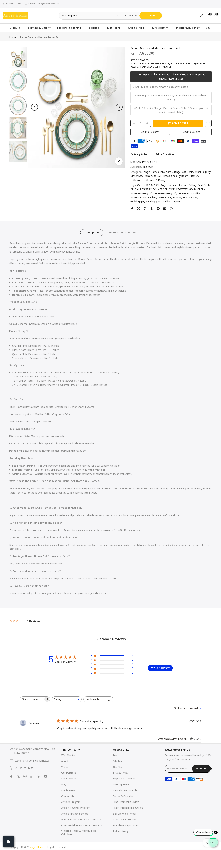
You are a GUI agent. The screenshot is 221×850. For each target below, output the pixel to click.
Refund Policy (120, 831)
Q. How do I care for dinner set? (29, 585)
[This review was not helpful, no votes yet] (197, 739)
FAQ (63, 784)
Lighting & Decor (38, 27)
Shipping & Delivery (124, 778)
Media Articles (69, 778)
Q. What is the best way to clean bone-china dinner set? (43, 537)
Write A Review (160, 668)
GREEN (201, 189)
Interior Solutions (187, 27)
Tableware (136, 180)
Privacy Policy (120, 772)
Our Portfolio (68, 772)
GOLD (192, 189)
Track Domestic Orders (126, 802)
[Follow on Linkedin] (32, 776)
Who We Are (68, 755)
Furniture (14, 27)
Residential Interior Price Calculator (81, 819)
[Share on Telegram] (158, 208)
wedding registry (171, 201)
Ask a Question (165, 154)
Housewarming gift (165, 193)
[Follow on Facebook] (11, 776)
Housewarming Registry (143, 197)
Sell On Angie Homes (125, 813)
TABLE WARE (190, 197)
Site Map (118, 761)
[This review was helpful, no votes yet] (191, 739)
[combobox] (67, 699)
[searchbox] (32, 699)
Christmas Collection (124, 819)
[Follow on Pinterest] (39, 776)
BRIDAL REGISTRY (140, 189)
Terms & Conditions (124, 796)
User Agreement (122, 784)
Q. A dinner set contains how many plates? (35, 522)
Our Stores (119, 767)
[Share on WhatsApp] (171, 208)
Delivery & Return (141, 154)
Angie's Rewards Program (75, 807)
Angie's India (136, 27)
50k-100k (154, 185)
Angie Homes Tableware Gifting (161, 172)
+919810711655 (14, 3)
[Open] (8, 841)
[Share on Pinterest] (145, 208)
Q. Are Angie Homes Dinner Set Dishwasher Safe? (39, 556)
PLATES (177, 197)
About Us (66, 761)
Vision (64, 767)
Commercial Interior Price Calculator (81, 825)
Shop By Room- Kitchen (184, 176)
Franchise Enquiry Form (126, 825)
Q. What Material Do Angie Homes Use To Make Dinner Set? (45, 508)
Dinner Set (136, 176)
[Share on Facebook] (131, 208)
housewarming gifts (189, 193)
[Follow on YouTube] (45, 776)
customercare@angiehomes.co (43, 3)
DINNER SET (160, 189)
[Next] (119, 107)
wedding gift (137, 201)
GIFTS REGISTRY (178, 189)
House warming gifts (142, 193)
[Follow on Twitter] (18, 776)
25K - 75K (142, 185)
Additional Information (122, 232)
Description (92, 232)
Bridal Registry (202, 172)
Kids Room (113, 27)
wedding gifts (153, 201)
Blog (115, 755)
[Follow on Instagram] (25, 776)
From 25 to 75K (152, 176)
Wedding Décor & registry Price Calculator (79, 832)
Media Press (68, 790)
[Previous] (34, 107)
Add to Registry (150, 131)
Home (12, 37)
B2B (208, 27)
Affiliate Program (70, 802)
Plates (166, 176)
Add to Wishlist (191, 131)
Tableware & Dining (69, 27)
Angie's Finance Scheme (74, 813)
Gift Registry (160, 27)
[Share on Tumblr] (151, 208)
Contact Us (67, 796)
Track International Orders (128, 807)
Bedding (94, 27)
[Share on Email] (164, 208)
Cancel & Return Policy (126, 790)
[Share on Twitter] (138, 208)
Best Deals (187, 172)
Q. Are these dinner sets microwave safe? (35, 571)
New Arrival (164, 197)
